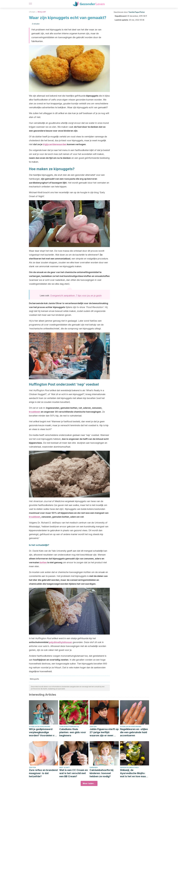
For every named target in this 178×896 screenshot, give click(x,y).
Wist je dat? (64, 767)
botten (43, 562)
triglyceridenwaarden (54, 144)
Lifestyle (32, 12)
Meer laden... (89, 783)
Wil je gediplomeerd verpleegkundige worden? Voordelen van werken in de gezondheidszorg (43, 732)
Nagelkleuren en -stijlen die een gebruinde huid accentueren (134, 732)
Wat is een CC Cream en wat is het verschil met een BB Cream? (73, 773)
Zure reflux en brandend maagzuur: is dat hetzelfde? (43, 773)
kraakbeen (34, 411)
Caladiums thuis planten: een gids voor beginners (72, 732)
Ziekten (93, 726)
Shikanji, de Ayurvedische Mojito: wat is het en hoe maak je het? (133, 773)
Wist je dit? (42, 12)
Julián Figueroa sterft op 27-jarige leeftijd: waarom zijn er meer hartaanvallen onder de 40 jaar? (104, 732)
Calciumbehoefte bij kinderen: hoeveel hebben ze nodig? (101, 773)
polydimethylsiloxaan (60, 642)
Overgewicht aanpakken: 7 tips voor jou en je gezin (76, 295)
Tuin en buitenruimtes (69, 726)
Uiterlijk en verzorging (39, 726)
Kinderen (94, 767)
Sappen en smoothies (129, 767)
